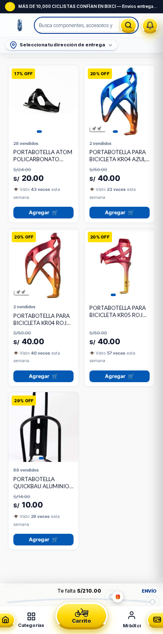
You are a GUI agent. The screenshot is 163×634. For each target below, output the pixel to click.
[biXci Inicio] (20, 25)
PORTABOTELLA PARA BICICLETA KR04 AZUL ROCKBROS (117, 159)
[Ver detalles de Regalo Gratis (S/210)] (111, 596)
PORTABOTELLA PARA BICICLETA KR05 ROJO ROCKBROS (118, 314)
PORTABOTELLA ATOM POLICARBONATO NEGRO (42, 159)
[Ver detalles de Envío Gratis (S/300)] (152, 601)
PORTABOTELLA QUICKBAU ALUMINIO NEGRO (41, 486)
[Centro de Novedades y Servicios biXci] (150, 25)
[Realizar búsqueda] (128, 25)
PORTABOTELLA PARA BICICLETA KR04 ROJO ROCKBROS (42, 322)
